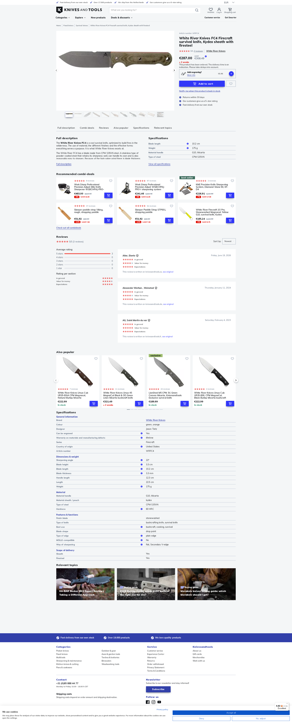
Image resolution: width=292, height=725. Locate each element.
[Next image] (174, 70)
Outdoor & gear (109, 651)
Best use (60, 527)
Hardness (61, 509)
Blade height (62, 464)
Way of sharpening (65, 544)
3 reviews (198, 51)
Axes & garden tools (111, 654)
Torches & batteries (110, 657)
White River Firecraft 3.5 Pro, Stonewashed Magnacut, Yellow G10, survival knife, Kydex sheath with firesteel (212, 212)
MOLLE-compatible (65, 540)
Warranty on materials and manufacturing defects (80, 438)
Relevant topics (163, 127)
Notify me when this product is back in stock (199, 91)
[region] (115, 75)
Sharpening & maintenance (69, 661)
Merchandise (199, 657)
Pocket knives (62, 651)
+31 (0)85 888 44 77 (67, 683)
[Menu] (287, 704)
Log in (219, 12)
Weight (151, 148)
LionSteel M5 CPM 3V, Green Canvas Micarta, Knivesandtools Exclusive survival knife (165, 395)
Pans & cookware (64, 667)
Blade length (154, 143)
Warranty (151, 657)
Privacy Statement (155, 667)
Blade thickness (63, 473)
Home (58, 25)
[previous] (61, 380)
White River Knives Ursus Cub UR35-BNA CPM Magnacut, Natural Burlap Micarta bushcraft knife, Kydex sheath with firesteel (73, 395)
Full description (66, 127)
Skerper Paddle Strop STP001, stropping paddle (150, 211)
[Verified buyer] (137, 255)
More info (191, 75)
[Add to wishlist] (231, 84)
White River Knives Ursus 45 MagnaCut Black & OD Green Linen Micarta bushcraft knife (118, 395)
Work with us (199, 661)
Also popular (121, 127)
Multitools (60, 657)
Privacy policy (162, 709)
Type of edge (62, 536)
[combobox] (229, 241)
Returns (151, 661)
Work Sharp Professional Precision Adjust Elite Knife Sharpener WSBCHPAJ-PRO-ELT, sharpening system (89, 187)
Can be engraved (64, 433)
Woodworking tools (110, 664)
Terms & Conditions (156, 671)
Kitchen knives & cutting (67, 664)
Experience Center (155, 654)
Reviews (104, 127)
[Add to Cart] (108, 195)
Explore (79, 17)
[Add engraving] (231, 73)
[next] (231, 380)
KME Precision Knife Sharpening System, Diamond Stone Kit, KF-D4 (212, 187)
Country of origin (64, 446)
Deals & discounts (120, 17)
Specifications (141, 127)
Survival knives (82, 25)
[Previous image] (56, 70)
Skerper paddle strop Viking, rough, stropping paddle (88, 211)
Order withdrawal (155, 664)
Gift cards (197, 654)
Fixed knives (68, 25)
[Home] (79, 9)
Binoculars (106, 661)
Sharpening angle (64, 460)
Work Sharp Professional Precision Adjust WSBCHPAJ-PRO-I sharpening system (150, 187)
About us (197, 651)
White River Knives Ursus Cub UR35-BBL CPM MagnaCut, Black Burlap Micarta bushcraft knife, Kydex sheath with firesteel (210, 395)
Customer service (155, 651)
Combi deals (87, 127)
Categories (61, 17)
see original (168, 272)
